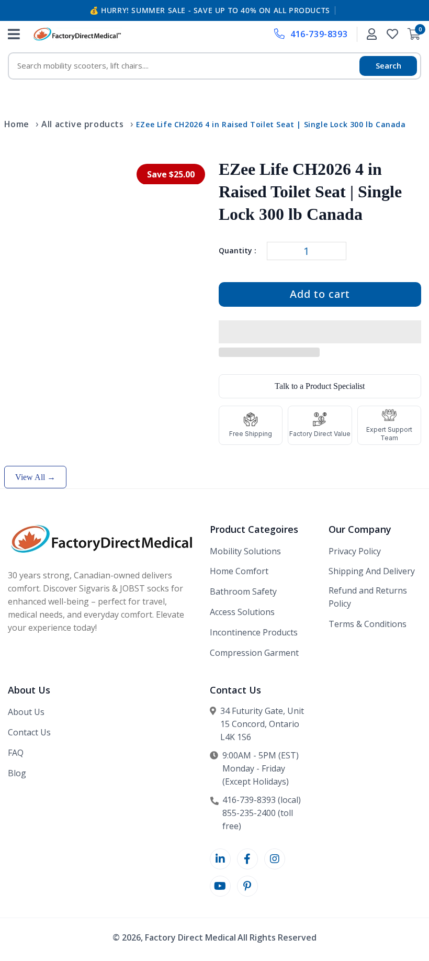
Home (16, 124)
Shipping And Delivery (372, 571)
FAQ (16, 752)
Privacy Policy (355, 551)
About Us (26, 712)
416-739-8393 (318, 34)
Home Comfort (239, 571)
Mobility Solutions (245, 551)
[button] (320, 332)
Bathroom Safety (243, 591)
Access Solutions (242, 612)
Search (388, 65)
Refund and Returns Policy (368, 597)
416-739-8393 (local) (261, 800)
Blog (17, 773)
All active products (82, 124)
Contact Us (29, 732)
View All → (35, 477)
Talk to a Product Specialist (320, 386)
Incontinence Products (254, 632)
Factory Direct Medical (190, 937)
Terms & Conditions (368, 624)
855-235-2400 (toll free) (257, 819)
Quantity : (237, 250)
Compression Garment (254, 652)
